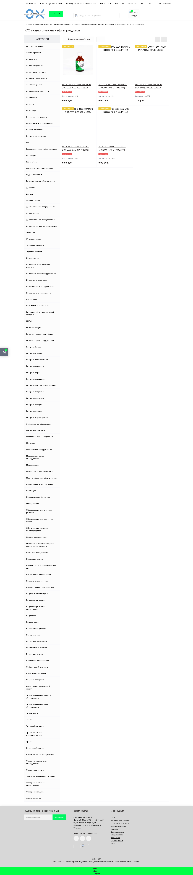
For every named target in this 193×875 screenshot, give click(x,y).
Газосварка (31, 155)
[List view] (157, 39)
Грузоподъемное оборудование (40, 181)
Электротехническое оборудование (35, 784)
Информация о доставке (51, 4)
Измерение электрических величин (38, 265)
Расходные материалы (36, 641)
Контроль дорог (33, 372)
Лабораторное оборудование (39, 424)
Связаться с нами (117, 832)
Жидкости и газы (33, 239)
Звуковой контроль (34, 252)
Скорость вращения (35, 680)
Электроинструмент (35, 770)
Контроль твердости (35, 398)
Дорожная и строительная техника (41, 226)
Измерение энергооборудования (41, 274)
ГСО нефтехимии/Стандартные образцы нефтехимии (94, 24)
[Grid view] (164, 39)
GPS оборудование (35, 46)
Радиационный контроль (37, 594)
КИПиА (29, 321)
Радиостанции (32, 622)
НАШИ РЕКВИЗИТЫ (135, 4)
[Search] (76, 15)
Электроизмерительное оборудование (36, 762)
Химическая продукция (62, 24)
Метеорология (32, 465)
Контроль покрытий (35, 392)
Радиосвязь (31, 616)
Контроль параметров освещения (41, 385)
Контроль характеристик (37, 417)
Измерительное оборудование (40, 286)
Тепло (29, 720)
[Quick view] (93, 47)
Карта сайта (115, 838)
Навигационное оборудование (40, 484)
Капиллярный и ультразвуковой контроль (40, 313)
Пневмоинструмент (35, 559)
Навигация (31, 491)
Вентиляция (31, 110)
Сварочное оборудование (37, 660)
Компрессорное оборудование (40, 340)
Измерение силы (33, 258)
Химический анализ (35, 748)
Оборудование (33, 503)
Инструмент (31, 299)
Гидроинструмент (34, 175)
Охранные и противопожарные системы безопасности (40, 544)
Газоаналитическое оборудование (41, 149)
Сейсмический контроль (37, 667)
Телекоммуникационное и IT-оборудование (39, 696)
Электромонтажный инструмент (40, 776)
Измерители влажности (36, 280)
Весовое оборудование (36, 117)
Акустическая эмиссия (36, 72)
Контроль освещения (35, 379)
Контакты (114, 829)
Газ (27, 143)
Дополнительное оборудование (40, 220)
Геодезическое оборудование (39, 168)
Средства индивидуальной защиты (38, 687)
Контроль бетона (33, 347)
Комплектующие (33, 328)
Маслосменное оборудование (39, 437)
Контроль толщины (34, 405)
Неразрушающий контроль (38, 497)
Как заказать (105, 4)
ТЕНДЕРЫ (150, 4)
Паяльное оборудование (37, 552)
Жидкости (30, 232)
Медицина (30, 443)
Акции (113, 843)
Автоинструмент (33, 53)
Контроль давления (35, 366)
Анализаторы (32, 98)
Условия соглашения (119, 826)
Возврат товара (117, 835)
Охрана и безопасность (36, 537)
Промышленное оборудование (40, 587)
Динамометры (32, 213)
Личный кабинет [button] (164, 4)
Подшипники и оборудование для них (41, 566)
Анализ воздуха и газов (36, 78)
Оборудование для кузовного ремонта (39, 511)
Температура (32, 713)
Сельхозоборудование (36, 673)
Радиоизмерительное (36, 600)
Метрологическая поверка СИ (39, 471)
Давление (30, 187)
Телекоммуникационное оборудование (37, 705)
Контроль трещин (34, 411)
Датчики (29, 194)
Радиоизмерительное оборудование (36, 607)
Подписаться (59, 817)
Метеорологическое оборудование (35, 457)
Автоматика (31, 59)
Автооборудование (34, 65)
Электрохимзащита (35, 792)
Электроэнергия (33, 798)
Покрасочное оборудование (38, 574)
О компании (31, 4)
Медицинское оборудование (39, 450)
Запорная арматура (35, 245)
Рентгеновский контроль (37, 648)
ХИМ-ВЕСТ (96, 859)
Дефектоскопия (33, 200)
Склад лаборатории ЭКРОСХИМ (40, 24)
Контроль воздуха (34, 353)
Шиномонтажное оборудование (40, 754)
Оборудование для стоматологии (81, 4)
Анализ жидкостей (34, 85)
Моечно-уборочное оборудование (41, 478)
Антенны (30, 104)
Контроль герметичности (37, 360)
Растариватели (33, 635)
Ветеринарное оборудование (39, 123)
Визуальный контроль (36, 136)
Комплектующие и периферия (40, 334)
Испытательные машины (37, 306)
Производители (117, 841)
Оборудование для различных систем (39, 520)
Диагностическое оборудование (40, 207)
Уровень (30, 742)
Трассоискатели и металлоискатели (34, 734)
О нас (113, 818)
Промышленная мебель (37, 581)
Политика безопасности (120, 823)
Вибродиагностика (34, 130)
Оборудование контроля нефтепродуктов (37, 529)
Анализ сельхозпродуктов (37, 91)
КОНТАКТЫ (119, 4)
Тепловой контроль (34, 726)
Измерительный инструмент (38, 293)
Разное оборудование (36, 628)
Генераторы (31, 162)
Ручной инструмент (35, 654)
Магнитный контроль (35, 430)
